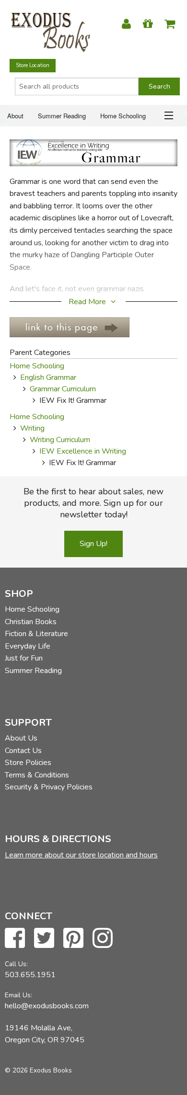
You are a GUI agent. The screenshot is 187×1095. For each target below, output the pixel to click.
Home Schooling (123, 115)
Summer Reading (62, 115)
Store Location (32, 65)
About (15, 115)
